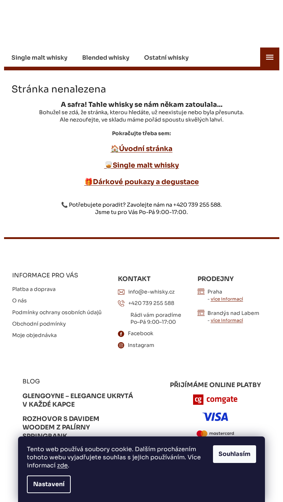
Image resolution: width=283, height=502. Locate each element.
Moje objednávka (34, 335)
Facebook (140, 333)
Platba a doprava (34, 289)
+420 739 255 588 (151, 303)
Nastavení (48, 484)
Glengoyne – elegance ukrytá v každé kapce (77, 400)
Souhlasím (235, 454)
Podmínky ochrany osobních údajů (57, 312)
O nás (19, 300)
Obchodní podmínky (39, 323)
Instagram (141, 345)
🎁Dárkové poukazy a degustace (141, 182)
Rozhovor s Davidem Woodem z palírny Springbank (60, 427)
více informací (227, 299)
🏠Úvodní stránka (141, 148)
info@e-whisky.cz (151, 291)
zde (62, 465)
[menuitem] (39, 58)
